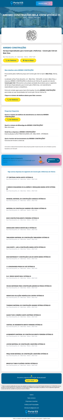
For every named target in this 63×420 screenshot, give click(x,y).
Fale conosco (31, 398)
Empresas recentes (31, 401)
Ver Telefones (12, 60)
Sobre (31, 395)
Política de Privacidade (31, 404)
